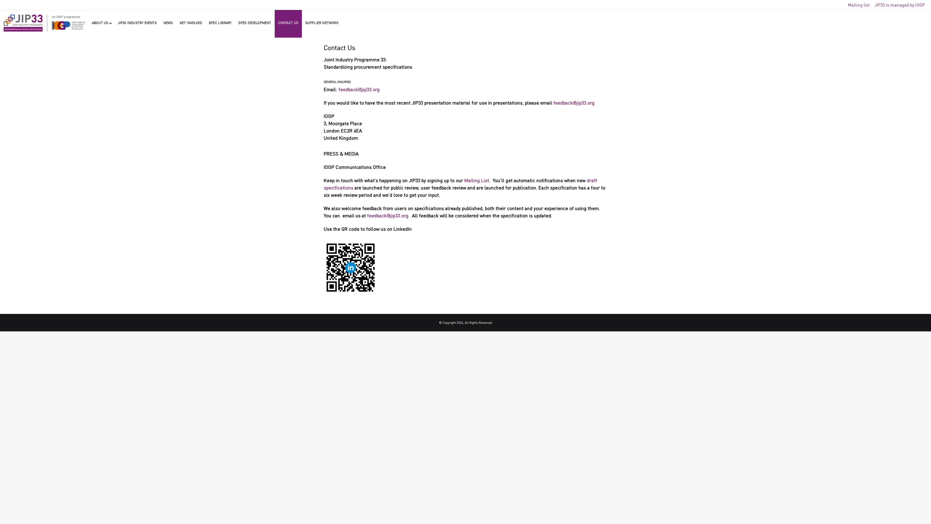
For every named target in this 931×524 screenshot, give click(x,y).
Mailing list (859, 5)
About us (100, 23)
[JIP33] (44, 23)
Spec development (254, 23)
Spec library (220, 23)
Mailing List (476, 180)
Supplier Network (321, 23)
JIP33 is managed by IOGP (900, 5)
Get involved (191, 23)
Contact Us (288, 23)
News (168, 23)
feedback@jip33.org (359, 89)
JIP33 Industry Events (137, 23)
